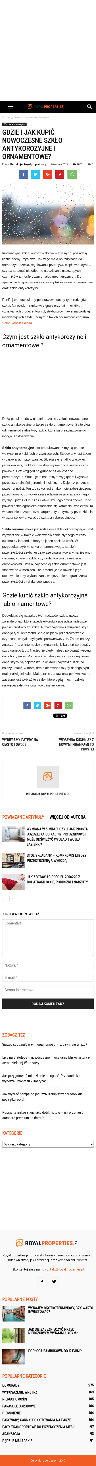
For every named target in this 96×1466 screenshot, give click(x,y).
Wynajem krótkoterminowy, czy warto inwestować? (60, 1310)
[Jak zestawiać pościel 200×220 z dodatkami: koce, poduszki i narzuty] (13, 882)
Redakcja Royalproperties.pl (28, 164)
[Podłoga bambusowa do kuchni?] (13, 1357)
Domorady (10, 1385)
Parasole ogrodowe (18, 1406)
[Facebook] (42, 1281)
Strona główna (11, 117)
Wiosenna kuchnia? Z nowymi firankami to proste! (76, 744)
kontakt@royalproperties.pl (64, 1269)
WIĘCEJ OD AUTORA (68, 817)
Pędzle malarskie (17, 1441)
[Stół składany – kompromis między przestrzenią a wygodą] (13, 860)
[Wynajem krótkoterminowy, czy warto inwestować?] (13, 1314)
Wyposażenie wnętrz (14, 124)
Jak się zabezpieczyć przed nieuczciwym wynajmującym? (53, 1331)
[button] (89, 107)
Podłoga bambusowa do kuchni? (55, 1351)
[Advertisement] (48, 50)
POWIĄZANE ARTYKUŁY (23, 817)
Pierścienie (11, 1413)
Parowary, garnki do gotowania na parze (36, 1420)
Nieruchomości (14, 1399)
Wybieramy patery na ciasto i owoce (20, 742)
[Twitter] (54, 1281)
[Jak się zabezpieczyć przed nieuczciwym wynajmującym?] (13, 1335)
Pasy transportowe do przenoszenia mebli (38, 1427)
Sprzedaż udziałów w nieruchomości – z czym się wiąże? (44, 1044)
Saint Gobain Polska (17, 323)
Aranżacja (11, 1434)
